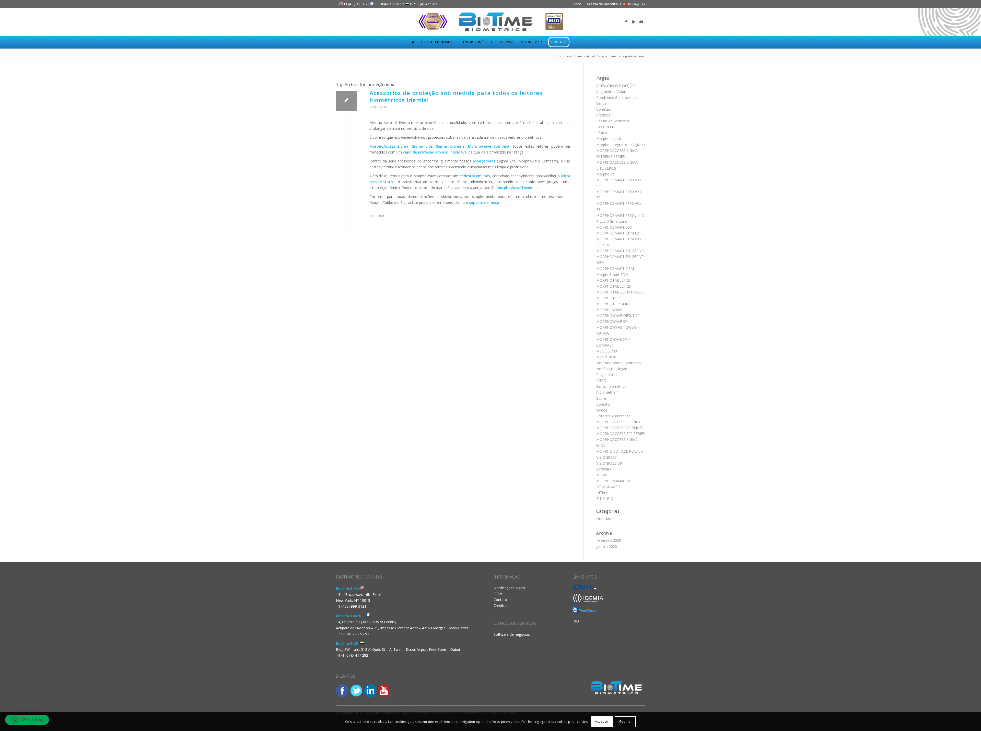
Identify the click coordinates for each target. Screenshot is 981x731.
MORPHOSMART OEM (615, 268)
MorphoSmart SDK (612, 274)
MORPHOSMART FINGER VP (620, 250)
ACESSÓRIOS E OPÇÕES (616, 85)
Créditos (603, 115)
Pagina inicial (606, 374)
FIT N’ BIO (604, 498)
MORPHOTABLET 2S (613, 286)
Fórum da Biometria (613, 121)
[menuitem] (576, 4)
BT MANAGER (608, 486)
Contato (603, 404)
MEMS (601, 475)
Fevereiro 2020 (608, 540)
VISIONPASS (606, 457)
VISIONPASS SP (609, 463)
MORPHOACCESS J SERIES (618, 421)
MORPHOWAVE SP (611, 321)
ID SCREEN (605, 126)
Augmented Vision (611, 91)
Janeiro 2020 (606, 546)
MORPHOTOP (608, 298)
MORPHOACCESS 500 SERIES (620, 433)
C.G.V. (498, 593)
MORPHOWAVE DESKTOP (618, 315)
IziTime (602, 492)
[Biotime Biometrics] (490, 22)
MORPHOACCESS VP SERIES (619, 427)
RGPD (601, 380)
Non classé (378, 107)
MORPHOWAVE (609, 309)
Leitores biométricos (613, 416)
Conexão (603, 109)
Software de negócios (512, 634)
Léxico (601, 132)
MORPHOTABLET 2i (613, 280)
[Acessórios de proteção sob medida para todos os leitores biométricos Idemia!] (346, 101)
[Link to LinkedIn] (633, 22)
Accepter (602, 721)
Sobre (601, 398)
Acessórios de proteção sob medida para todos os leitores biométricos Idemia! (456, 96)
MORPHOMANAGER (613, 480)
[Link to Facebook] (626, 22)
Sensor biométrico (611, 386)
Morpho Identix (609, 138)
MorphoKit (605, 174)
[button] (27, 720)
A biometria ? (607, 392)
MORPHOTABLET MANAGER (620, 292)
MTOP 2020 (606, 357)
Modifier (625, 721)
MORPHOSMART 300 (614, 227)
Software (603, 469)
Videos (601, 410)
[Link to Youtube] (641, 22)
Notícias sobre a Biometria (618, 362)
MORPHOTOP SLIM (612, 303)
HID (576, 621)
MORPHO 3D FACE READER (619, 451)
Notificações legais (612, 368)
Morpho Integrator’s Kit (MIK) (620, 144)
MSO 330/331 (607, 351)
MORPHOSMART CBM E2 (617, 233)
